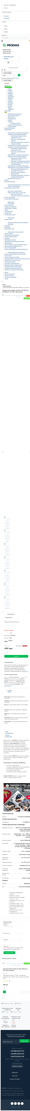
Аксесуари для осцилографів (15, 191)
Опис (6, 731)
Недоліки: (6, 946)
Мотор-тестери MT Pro (16, 194)
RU (7, 37)
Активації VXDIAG (16, 123)
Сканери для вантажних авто (15, 124)
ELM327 (10, 120)
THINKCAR (11, 109)
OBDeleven (10, 93)
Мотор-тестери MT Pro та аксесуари (17, 192)
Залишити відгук (9, 952)
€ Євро (5, 26)
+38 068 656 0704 (6, 49)
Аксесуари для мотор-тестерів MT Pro (20, 195)
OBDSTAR (10, 98)
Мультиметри (11, 217)
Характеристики (9, 733)
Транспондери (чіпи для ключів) (16, 232)
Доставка (10, 690)
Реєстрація (6, 16)
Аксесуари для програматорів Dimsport (20, 161)
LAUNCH (10, 91)
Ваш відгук (6, 933)
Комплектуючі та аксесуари (14, 178)
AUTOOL (10, 101)
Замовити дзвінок (17, 1066)
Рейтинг (6, 925)
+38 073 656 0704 (6, 51)
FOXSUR (10, 104)
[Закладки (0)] (4, 70)
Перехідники (11, 202)
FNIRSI (9, 107)
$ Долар (6, 31)
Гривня (5, 29)
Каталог (6, 272)
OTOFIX (10, 90)
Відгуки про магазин (10, 274)
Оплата (6, 8)
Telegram (6, 58)
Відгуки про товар (9, 275)
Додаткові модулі (12, 118)
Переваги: (6, 939)
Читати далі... (25, 671)
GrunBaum (10, 95)
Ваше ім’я (6, 923)
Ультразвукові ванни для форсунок (16, 252)
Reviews (7, 735)
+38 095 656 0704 (6, 53)
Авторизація (6, 18)
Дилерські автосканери (13, 115)
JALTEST (10, 106)
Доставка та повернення (10, 5)
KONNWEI (10, 102)
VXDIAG (10, 99)
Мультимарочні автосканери (14, 113)
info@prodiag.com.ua (9, 56)
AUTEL (10, 88)
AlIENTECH (11, 96)
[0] (8, 62)
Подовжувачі (11, 203)
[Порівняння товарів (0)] (2, 70)
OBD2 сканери (11, 117)
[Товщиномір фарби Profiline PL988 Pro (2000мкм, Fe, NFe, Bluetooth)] (7, 522)
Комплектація (8, 736)
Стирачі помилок (12, 126)
